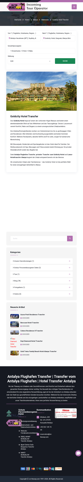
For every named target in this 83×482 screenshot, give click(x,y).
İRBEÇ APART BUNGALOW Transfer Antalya (26, 439)
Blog (17, 281)
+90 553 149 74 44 (45, 428)
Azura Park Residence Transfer (32, 315)
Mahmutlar (45, 20)
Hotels (27, 20)
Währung (11, 56)
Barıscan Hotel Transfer (29, 323)
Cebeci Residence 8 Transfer (31, 331)
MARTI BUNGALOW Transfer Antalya (26, 455)
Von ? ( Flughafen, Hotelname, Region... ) (22, 33)
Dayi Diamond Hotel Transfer (31, 341)
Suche (65, 61)
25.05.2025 (25, 318)
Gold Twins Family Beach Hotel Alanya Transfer (38, 351)
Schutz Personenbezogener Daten (27, 268)
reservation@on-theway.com (46, 435)
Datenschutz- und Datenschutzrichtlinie (27, 426)
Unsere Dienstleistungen (24, 261)
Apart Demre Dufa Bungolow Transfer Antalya (27, 447)
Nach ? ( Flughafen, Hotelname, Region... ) (56, 33)
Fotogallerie (19, 287)
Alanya (35, 20)
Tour (16, 274)
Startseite (17, 20)
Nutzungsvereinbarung (27, 421)
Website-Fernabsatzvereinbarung (27, 432)
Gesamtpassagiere (14, 46)
